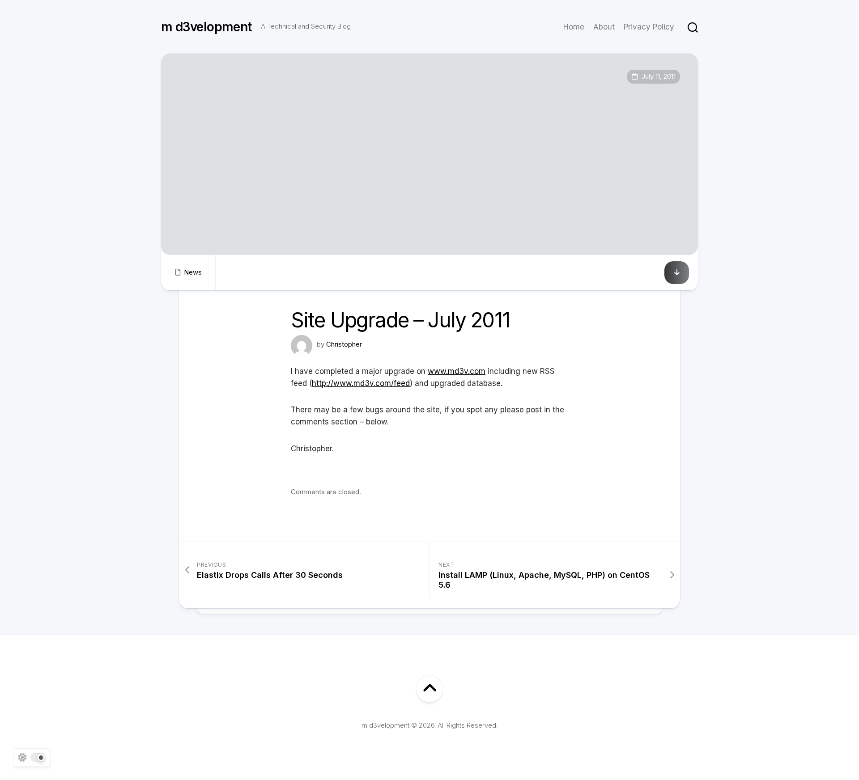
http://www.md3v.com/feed (361, 383)
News (193, 272)
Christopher (344, 344)
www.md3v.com (456, 371)
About (604, 26)
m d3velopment (206, 26)
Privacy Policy (649, 26)
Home (573, 26)
